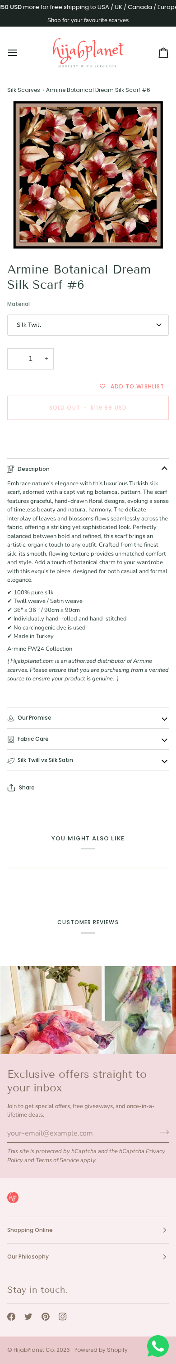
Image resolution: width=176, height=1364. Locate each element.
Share (27, 787)
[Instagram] (63, 1317)
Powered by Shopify (101, 1350)
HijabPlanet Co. (34, 1350)
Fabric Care (33, 739)
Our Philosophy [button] (28, 1256)
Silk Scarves (23, 90)
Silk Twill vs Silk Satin (45, 760)
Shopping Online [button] (30, 1230)
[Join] (161, 1132)
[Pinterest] (46, 1317)
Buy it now (88, 439)
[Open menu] (20, 53)
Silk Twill (29, 325)
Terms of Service (57, 1160)
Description (34, 469)
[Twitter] (28, 1317)
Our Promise (34, 717)
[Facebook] (11, 1317)
